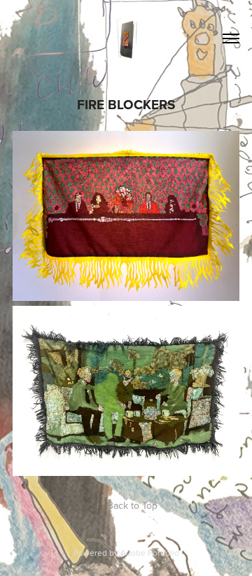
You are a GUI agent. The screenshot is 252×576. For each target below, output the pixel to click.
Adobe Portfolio (149, 553)
